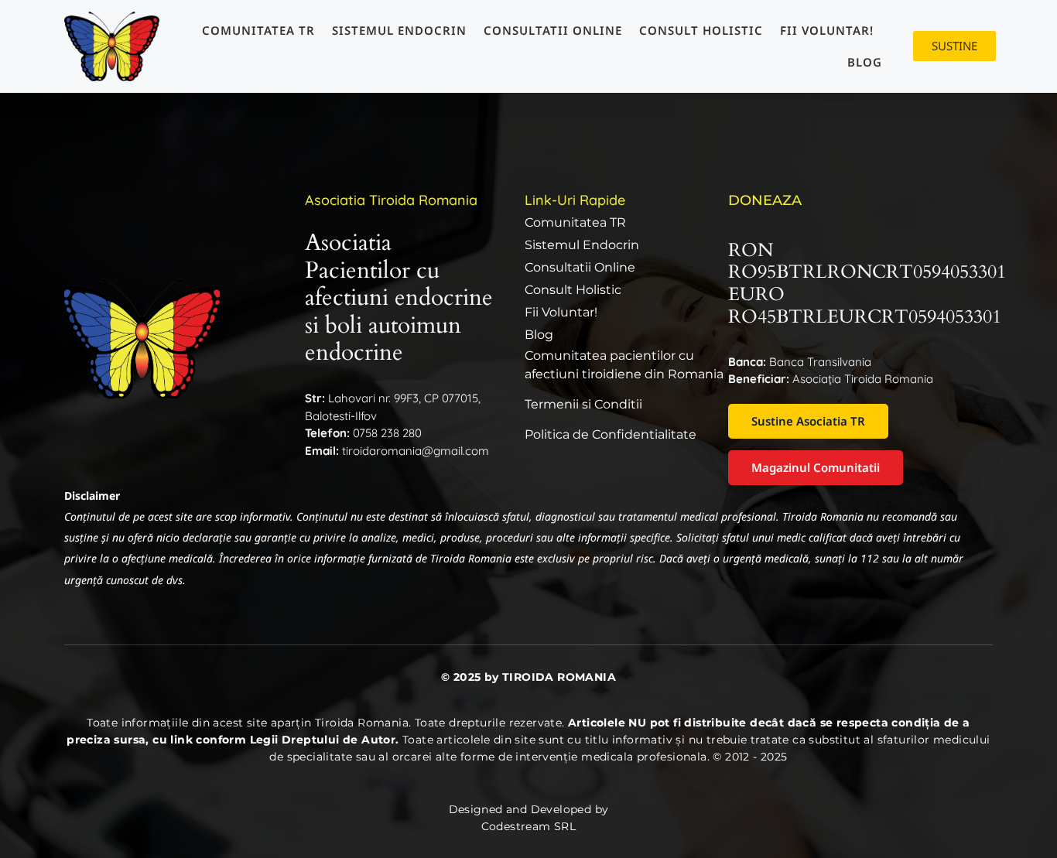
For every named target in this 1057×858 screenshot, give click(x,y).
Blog (864, 62)
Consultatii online (553, 30)
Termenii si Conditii (583, 404)
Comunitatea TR (258, 30)
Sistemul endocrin (399, 30)
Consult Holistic (701, 30)
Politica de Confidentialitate (610, 434)
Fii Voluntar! (827, 30)
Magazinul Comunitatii (815, 467)
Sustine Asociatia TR (808, 421)
